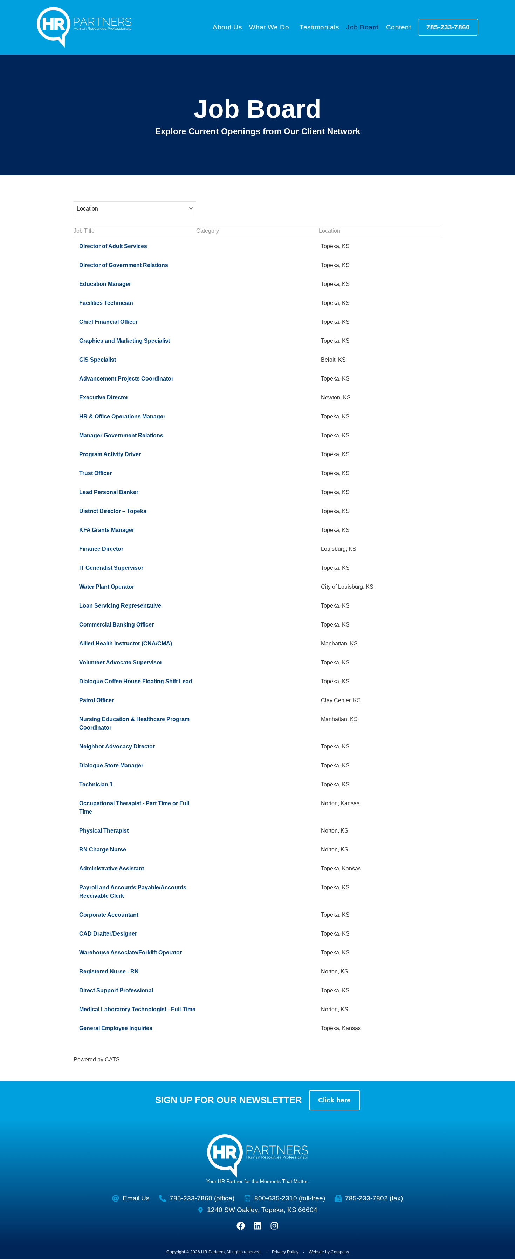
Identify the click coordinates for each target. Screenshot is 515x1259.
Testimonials (319, 27)
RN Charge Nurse (102, 850)
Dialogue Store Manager (111, 765)
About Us (227, 27)
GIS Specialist (97, 360)
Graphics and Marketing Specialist (124, 341)
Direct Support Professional (116, 990)
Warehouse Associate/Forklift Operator (130, 953)
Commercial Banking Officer (116, 625)
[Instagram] (274, 1226)
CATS (112, 1059)
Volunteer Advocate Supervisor (120, 662)
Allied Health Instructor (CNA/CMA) (125, 643)
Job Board (362, 27)
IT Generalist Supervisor (111, 568)
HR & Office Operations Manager (122, 416)
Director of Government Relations (123, 265)
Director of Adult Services (113, 246)
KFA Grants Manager (106, 530)
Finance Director (101, 549)
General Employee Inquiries (115, 1028)
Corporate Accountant (108, 915)
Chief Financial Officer (108, 322)
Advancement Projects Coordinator (126, 379)
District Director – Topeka (112, 511)
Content (398, 27)
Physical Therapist (104, 831)
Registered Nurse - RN (109, 971)
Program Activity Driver (110, 454)
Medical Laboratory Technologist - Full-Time (137, 1009)
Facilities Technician (106, 303)
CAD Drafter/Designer (108, 934)
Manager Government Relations (121, 435)
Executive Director (103, 398)
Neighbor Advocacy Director (117, 747)
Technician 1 (96, 784)
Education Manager (105, 284)
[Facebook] (240, 1226)
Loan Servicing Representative (120, 606)
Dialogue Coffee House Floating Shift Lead (135, 681)
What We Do (269, 27)
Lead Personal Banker (108, 492)
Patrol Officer (96, 700)
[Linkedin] (257, 1226)
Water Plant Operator (106, 587)
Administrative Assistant (111, 868)
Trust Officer (95, 473)
